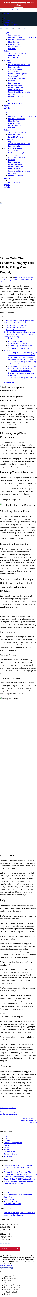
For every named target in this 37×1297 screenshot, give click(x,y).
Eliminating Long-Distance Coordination (20, 323)
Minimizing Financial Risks (15, 327)
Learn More (18, 8)
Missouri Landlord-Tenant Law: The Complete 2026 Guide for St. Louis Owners (20, 1173)
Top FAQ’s (8, 1197)
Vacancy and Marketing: (20, 348)
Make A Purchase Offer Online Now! (18, 1195)
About (6, 13)
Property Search (10, 1201)
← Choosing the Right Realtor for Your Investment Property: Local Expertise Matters (8, 1111)
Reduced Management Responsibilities (20, 321)
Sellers (6, 1138)
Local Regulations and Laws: (21, 346)
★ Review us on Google (10, 1249)
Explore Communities (12, 1204)
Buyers (6, 1136)
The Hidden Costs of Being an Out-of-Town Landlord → (29, 1120)
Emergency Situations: (19, 343)
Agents (7, 1145)
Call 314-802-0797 (11, 25)
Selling (17, 279)
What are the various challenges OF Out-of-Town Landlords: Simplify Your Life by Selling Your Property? (19, 334)
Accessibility (8, 1156)
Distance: (14, 339)
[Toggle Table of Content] (1, 317)
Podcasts (7, 20)
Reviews (7, 16)
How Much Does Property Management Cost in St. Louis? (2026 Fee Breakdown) (19, 1178)
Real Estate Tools (10, 1199)
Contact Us (8, 23)
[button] (6, 1268)
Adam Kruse (27, 279)
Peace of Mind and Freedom (16, 330)
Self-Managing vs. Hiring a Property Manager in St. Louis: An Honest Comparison (18, 1167)
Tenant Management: (19, 341)
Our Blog (7, 1192)
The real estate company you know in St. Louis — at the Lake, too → (19, 1214)
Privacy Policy (9, 1152)
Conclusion (10, 382)
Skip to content (6, 1265)
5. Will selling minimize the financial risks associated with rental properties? (21, 373)
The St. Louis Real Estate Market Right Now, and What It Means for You (18, 1182)
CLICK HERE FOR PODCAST (12, 9)
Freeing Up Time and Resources (17, 325)
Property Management (24, 277)
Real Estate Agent (7, 279)
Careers (7, 18)
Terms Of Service (10, 1154)
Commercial (8, 1140)
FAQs (8, 350)
